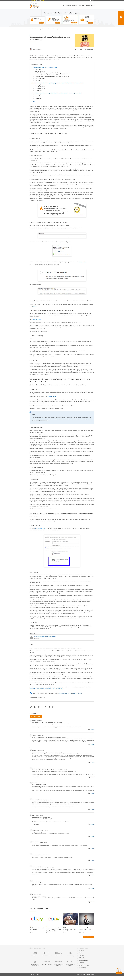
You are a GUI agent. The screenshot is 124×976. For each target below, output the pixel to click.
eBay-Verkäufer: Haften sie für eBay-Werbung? (45, 636)
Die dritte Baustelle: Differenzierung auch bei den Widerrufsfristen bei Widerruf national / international (57, 93)
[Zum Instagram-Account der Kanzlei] (52, 707)
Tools (79, 5)
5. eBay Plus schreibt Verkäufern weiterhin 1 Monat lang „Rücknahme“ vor (52, 76)
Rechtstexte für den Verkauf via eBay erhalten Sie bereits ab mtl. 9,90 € (46, 688)
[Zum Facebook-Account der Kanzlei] (49, 707)
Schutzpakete (68, 5)
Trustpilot (42, 0)
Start (30, 29)
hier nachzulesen (37, 319)
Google (33, 0)
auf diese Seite (82, 262)
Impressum (88, 974)
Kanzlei (83, 5)
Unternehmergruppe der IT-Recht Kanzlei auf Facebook (70, 693)
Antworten (92, 729)
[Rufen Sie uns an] (88, 0)
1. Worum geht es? (39, 69)
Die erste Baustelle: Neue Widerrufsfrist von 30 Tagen (45, 67)
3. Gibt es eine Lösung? (40, 88)
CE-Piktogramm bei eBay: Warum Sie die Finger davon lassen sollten (69, 929)
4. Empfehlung (38, 90)
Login (88, 5)
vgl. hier (35, 306)
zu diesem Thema (51, 396)
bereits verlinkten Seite (40, 528)
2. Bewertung (38, 96)
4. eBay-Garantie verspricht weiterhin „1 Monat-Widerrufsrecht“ (50, 74)
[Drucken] (39, 707)
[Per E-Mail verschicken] (45, 707)
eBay (30, 34)
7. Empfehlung (38, 80)
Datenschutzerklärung (81, 974)
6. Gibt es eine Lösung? (40, 78)
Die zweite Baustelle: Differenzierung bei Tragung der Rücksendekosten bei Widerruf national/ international (58, 83)
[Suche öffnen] (64, 5)
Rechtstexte (74, 5)
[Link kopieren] (31, 707)
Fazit (34, 101)
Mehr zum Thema (88, 937)
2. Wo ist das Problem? (40, 71)
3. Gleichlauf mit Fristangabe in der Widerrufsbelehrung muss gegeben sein (52, 73)
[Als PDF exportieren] (35, 707)
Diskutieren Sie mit (36, 716)
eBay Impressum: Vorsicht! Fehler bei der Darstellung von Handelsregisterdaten (53, 929)
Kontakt (92, 974)
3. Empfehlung (38, 98)
